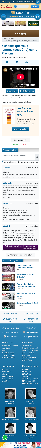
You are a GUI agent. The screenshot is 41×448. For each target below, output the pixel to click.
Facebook (27, 372)
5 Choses (12, 39)
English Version (27, 360)
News (4, 350)
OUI (16, 144)
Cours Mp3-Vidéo (8, 353)
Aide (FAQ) (5, 381)
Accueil (5, 39)
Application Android (31, 384)
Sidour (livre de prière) (30, 348)
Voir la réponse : (21, 247)
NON (26, 144)
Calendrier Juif (27, 346)
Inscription (26, 355)
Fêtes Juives (6, 348)
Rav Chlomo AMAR (31, 420)
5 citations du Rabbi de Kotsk (27, 303)
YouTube (27, 374)
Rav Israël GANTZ (10, 435)
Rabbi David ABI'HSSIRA (10, 420)
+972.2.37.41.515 (11, 319)
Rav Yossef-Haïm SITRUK (30, 437)
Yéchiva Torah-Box (8, 355)
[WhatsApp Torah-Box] (38, 2)
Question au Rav (30, 16)
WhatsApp (27, 376)
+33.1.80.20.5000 (32, 313)
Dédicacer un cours (8, 358)
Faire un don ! (6, 374)
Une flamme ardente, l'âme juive (25, 111)
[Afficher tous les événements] (14, 1)
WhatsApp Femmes (31, 379)
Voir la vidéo (13, 91)
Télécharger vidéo (27, 91)
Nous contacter (11, 313)
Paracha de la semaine (10, 346)
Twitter (26, 369)
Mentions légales (8, 376)
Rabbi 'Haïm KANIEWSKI (30, 402)
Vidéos (21, 16)
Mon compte (7, 2)
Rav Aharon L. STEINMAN (10, 402)
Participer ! (35, 6)
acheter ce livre (21, 129)
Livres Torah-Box (28, 353)
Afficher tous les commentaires (21, 255)
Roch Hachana (13, 16)
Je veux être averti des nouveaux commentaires (21, 162)
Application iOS (29, 381)
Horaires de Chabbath (30, 350)
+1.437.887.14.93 (32, 319)
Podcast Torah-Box (29, 358)
